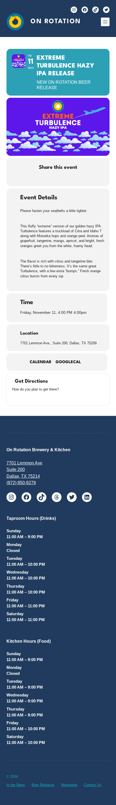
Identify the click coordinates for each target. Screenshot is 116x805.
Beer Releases (43, 785)
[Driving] (21, 397)
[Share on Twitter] (41, 179)
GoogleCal (68, 362)
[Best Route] (15, 397)
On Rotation (55, 21)
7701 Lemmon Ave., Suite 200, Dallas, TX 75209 (58, 343)
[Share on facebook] (30, 179)
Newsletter (69, 785)
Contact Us (92, 785)
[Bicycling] (42, 397)
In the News (15, 785)
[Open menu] (105, 22)
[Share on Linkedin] (52, 179)
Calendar (41, 362)
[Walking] (35, 397)
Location (29, 333)
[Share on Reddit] (62, 179)
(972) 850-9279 (21, 482)
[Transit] (28, 397)
